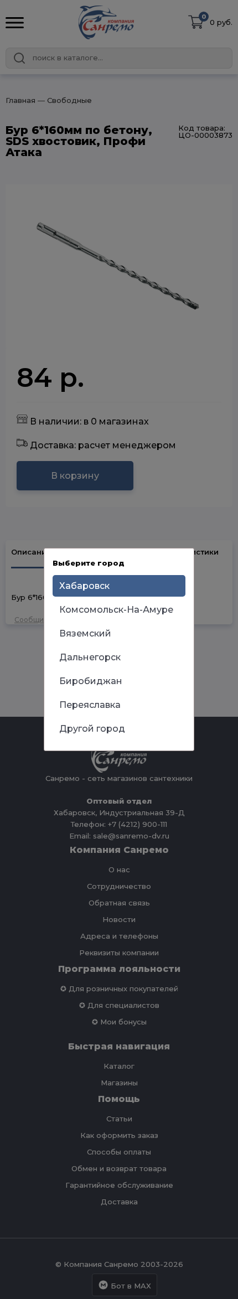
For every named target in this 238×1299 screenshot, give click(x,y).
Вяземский (85, 633)
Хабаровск (84, 586)
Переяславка (90, 705)
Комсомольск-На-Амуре (116, 609)
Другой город (92, 728)
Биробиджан (90, 681)
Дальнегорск (90, 657)
